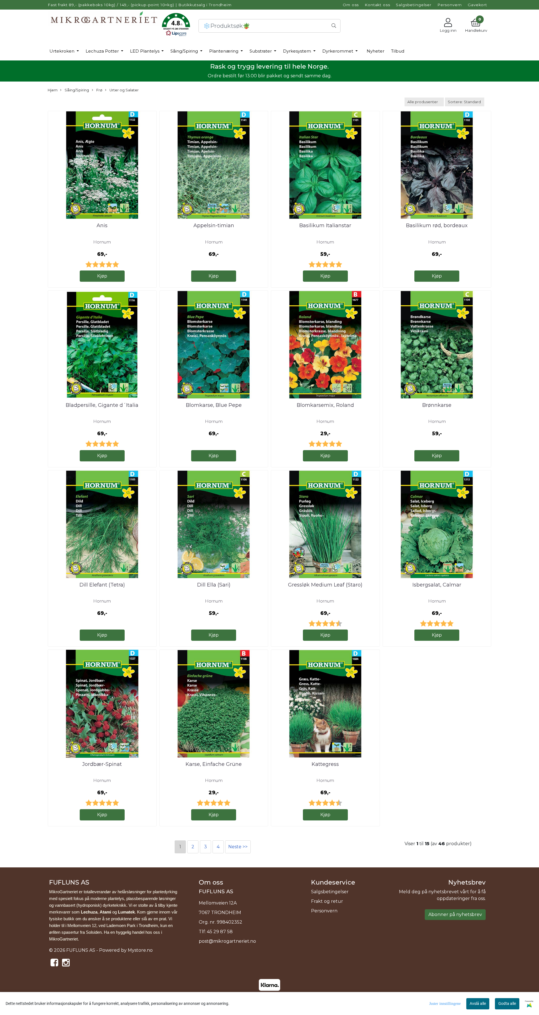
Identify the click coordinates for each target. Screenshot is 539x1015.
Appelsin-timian (213, 225)
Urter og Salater (124, 90)
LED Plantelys (145, 51)
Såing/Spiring (184, 51)
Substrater (261, 51)
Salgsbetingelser (413, 5)
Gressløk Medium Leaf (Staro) (325, 585)
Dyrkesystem (297, 51)
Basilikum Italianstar (325, 225)
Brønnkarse (436, 405)
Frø (98, 90)
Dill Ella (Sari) (213, 585)
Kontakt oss (377, 5)
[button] (176, 26)
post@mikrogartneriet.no (227, 941)
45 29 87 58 (220, 931)
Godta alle (507, 1003)
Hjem (53, 90)
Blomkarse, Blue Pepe (214, 405)
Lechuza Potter (103, 51)
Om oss (351, 5)
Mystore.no (140, 950)
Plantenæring (224, 51)
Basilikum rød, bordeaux (437, 225)
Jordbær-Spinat (102, 764)
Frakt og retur (327, 901)
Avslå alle (478, 1003)
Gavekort (477, 5)
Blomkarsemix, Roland (325, 405)
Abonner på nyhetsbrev (455, 914)
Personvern (449, 5)
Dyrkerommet (338, 51)
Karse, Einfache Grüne (214, 764)
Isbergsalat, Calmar (436, 585)
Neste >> (238, 846)
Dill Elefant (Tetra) (102, 585)
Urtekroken (62, 51)
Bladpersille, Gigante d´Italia (102, 405)
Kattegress (325, 764)
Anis (102, 225)
